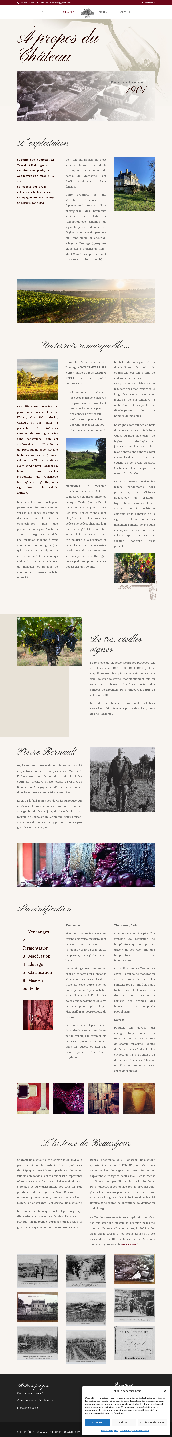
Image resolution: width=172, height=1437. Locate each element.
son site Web (129, 1244)
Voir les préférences (152, 1422)
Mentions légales (109, 1430)
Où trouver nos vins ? (30, 1393)
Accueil (47, 12)
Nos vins (105, 12)
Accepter (97, 1422)
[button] (165, 1390)
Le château (68, 12)
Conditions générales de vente (134, 1430)
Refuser (124, 1422)
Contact (123, 12)
